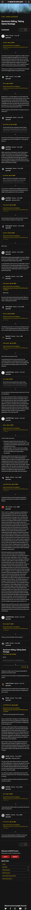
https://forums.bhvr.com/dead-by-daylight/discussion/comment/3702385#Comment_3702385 (15, 628)
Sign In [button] (5, 856)
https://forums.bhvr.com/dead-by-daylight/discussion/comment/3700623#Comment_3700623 (15, 288)
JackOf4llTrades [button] (10, 372)
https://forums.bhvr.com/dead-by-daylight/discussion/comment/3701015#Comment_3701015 (15, 798)
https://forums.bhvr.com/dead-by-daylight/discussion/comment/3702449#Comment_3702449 (15, 709)
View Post (23, 667)
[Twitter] (6, 909)
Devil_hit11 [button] (8, 252)
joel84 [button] (7, 643)
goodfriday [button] (8, 147)
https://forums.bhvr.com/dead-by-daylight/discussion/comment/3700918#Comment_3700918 (15, 489)
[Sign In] (28, 2)
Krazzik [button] (7, 756)
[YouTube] (20, 909)
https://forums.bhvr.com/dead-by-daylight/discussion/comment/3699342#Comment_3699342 (15, 826)
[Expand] (15, 53)
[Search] (25, 2)
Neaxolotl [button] (5, 232)
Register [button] (15, 856)
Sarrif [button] (4, 379)
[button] (3, 36)
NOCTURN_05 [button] (6, 124)
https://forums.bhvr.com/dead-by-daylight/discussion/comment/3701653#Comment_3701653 (15, 348)
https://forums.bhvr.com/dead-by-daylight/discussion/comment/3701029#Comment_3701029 (15, 209)
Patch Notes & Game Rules (9, 875)
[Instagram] (15, 909)
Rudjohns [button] (8, 814)
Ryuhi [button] (7, 76)
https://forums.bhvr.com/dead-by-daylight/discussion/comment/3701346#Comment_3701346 (15, 318)
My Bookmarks (15, 870)
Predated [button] (5, 42)
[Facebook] (10, 909)
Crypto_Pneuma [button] (10, 683)
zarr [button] (7, 506)
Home (3, 864)
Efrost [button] (7, 35)
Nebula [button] (4, 425)
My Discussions (6, 872)
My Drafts (15, 867)
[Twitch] (25, 909)
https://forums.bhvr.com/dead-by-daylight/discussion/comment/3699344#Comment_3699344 (15, 47)
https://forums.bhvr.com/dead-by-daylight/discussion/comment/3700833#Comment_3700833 (15, 430)
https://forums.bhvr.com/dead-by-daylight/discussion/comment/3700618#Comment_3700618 (15, 237)
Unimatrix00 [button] (9, 117)
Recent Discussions (7, 878)
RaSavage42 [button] (9, 225)
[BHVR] (15, 2)
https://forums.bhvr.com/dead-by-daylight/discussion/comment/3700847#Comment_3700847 (15, 88)
